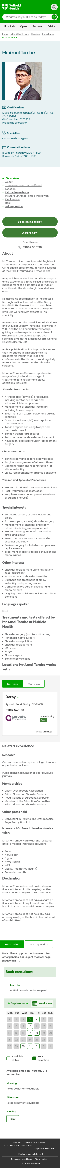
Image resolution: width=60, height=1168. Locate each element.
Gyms (23, 26)
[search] (30, 17)
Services (37, 26)
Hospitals (9, 26)
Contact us (29, 1142)
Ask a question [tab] (39, 944)
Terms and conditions (21, 1159)
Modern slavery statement (30, 1154)
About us (17, 1142)
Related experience (17, 192)
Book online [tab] (12, 944)
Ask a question (14, 206)
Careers (41, 1142)
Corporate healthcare (44, 1148)
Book (8, 203)
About (9, 182)
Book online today (30, 222)
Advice (51, 26)
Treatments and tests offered (23, 185)
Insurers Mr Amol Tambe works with (27, 196)
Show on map (44, 731)
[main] (30, 585)
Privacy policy (41, 1159)
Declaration (12, 199)
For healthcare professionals (19, 1145)
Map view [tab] (34, 684)
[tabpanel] (30, 714)
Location (10, 189)
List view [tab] (12, 684)
